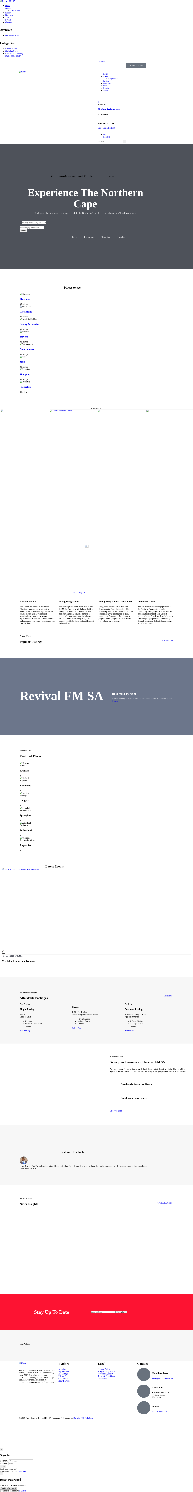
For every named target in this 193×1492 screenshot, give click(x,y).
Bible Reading (11, 49)
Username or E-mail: (8, 1485)
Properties (25, 386)
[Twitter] (22, 1422)
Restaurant (26, 311)
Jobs (22, 361)
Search (23, 230)
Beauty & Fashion (29, 324)
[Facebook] (22, 63)
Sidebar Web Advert (109, 109)
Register (22, 1471)
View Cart (102, 128)
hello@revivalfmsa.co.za (162, 1378)
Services (24, 336)
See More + (168, 996)
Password (4, 1463)
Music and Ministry (13, 56)
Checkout (111, 128)
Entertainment (27, 349)
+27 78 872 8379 (159, 1411)
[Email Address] (143, 1374)
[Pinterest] (43, 1422)
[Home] (22, 72)
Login (105, 134)
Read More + (167, 640)
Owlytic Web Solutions (83, 1418)
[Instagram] (36, 1422)
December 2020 (12, 35)
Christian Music (11, 51)
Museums (25, 299)
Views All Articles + (165, 1203)
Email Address (160, 1373)
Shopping (25, 374)
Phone (155, 1406)
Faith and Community (14, 53)
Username (4, 1461)
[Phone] (143, 1407)
